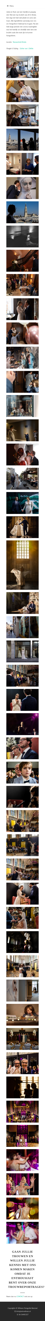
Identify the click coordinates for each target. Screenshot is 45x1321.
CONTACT (20, 1296)
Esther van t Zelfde (27, 48)
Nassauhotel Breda (19, 42)
